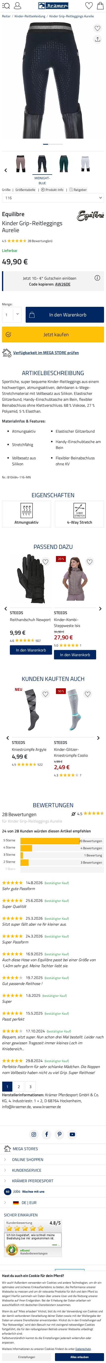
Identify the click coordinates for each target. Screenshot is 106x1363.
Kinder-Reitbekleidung (30, 16)
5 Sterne (9, 840)
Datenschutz (83, 1348)
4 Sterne (9, 847)
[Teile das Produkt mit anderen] (97, 39)
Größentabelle (25, 189)
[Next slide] (100, 170)
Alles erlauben (80, 1357)
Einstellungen (26, 1357)
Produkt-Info (55, 189)
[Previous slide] (6, 170)
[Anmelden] (17, 5)
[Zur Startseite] (53, 5)
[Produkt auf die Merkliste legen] (97, 28)
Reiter (6, 16)
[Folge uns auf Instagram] (34, 1135)
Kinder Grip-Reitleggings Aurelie (71, 16)
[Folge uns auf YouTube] (72, 1135)
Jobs (25, 1191)
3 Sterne (9, 854)
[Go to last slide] (6, 609)
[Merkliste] (89, 5)
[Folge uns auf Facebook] (47, 1135)
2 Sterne (9, 861)
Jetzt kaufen (56, 334)
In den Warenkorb (31, 650)
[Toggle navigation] (6, 6)
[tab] (45, 144)
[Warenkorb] (100, 5)
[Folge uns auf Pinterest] (59, 1135)
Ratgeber (81, 189)
